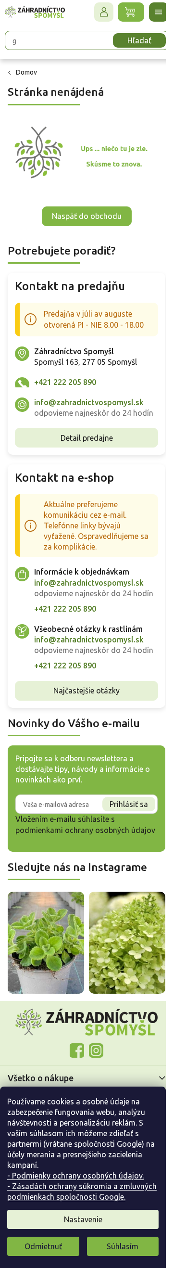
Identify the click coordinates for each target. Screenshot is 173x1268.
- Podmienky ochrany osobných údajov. (75, 1175)
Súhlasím (122, 1246)
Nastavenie (83, 1219)
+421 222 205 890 (65, 378)
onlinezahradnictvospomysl (73, 1083)
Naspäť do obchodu (83, 212)
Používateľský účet (96, 12)
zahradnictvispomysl (93, 1083)
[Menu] (151, 12)
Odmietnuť (43, 1246)
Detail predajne (83, 444)
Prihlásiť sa (121, 832)
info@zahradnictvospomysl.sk (89, 398)
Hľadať (132, 40)
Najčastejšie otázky (83, 719)
